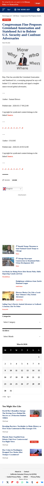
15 (39, 370)
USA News (6, 20)
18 (16, 377)
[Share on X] (7, 482)
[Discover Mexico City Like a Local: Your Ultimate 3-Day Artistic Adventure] (8, 295)
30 (5, 391)
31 (11, 391)
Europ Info (5, 309)
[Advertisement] (22, 219)
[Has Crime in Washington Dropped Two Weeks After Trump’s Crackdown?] (36, 452)
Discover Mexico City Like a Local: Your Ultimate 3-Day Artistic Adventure (28, 295)
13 (28, 370)
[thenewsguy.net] (22, 9)
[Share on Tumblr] (32, 482)
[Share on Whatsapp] (22, 482)
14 (33, 370)
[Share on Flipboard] (12, 482)
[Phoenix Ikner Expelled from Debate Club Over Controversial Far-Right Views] (36, 439)
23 (5, 384)
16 (5, 377)
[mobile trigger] (4, 9)
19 (22, 377)
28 (33, 384)
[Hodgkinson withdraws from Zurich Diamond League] (8, 284)
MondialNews (6, 276)
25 (16, 384)
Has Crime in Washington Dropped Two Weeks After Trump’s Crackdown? (12, 452)
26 (22, 384)
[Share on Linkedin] (27, 482)
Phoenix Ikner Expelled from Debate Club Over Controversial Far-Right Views (14, 439)
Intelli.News (19, 286)
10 (11, 370)
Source (10, 115)
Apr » (9, 397)
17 (11, 377)
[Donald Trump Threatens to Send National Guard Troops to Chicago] (8, 249)
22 (39, 377)
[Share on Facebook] (2, 482)
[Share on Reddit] (37, 482)
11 (16, 370)
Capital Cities (19, 299)
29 (39, 384)
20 (28, 377)
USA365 (14, 180)
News (17, 253)
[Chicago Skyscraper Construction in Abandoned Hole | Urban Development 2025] (8, 261)
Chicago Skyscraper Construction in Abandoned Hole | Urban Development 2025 (28, 261)
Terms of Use (14, 4)
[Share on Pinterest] (17, 482)
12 (22, 370)
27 (28, 384)
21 (33, 377)
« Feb (4, 397)
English (9, 189)
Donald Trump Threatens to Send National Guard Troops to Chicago (27, 248)
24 (11, 384)
